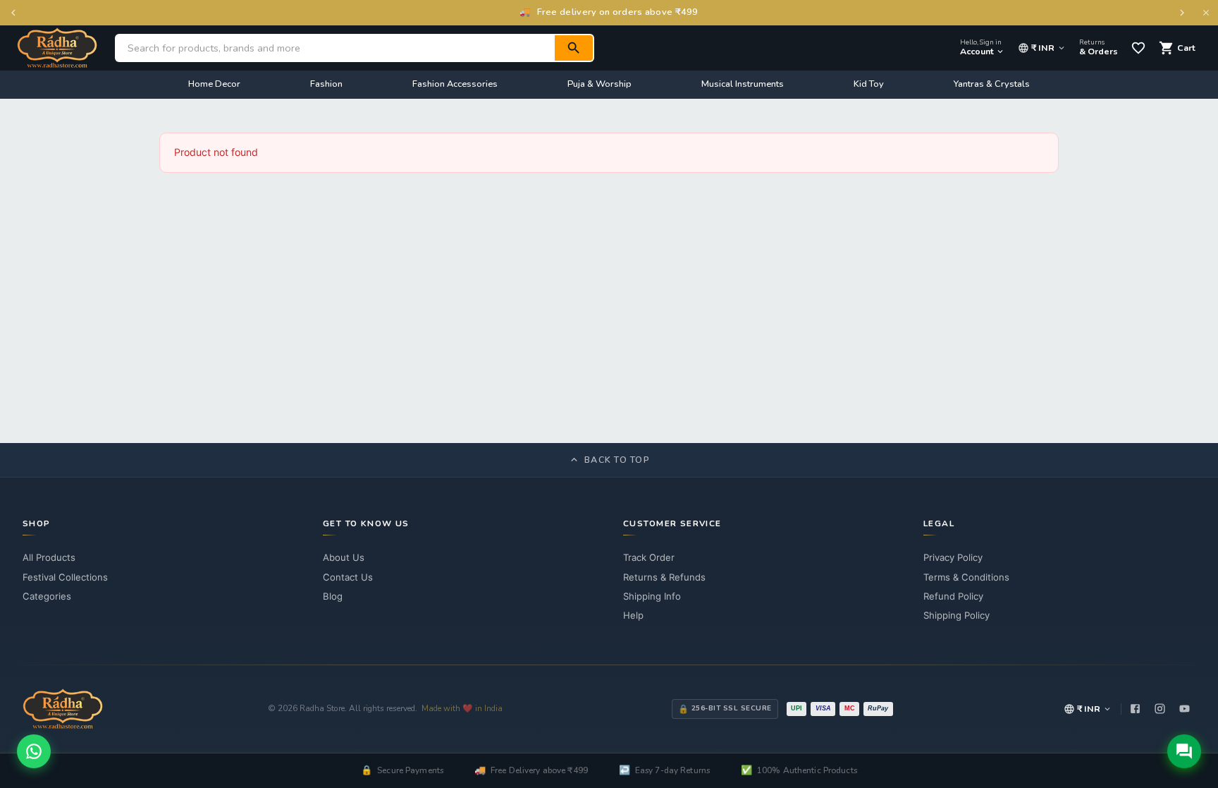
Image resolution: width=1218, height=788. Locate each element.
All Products (49, 557)
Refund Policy (953, 596)
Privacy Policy (953, 557)
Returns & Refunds (664, 577)
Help (633, 615)
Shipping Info (652, 596)
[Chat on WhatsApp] (34, 751)
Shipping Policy (956, 615)
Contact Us (348, 577)
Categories (47, 596)
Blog (333, 596)
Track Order (649, 557)
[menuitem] (214, 85)
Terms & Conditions (966, 577)
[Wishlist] (1138, 48)
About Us (343, 557)
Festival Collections (65, 577)
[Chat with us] (1184, 751)
